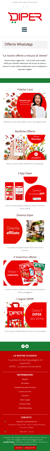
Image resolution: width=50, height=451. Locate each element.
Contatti (14, 2)
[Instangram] (27, 347)
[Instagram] (27, 7)
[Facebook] (23, 7)
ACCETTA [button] (19, 448)
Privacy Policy (32, 2)
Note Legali (22, 2)
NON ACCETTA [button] (30, 448)
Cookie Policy (9, 442)
